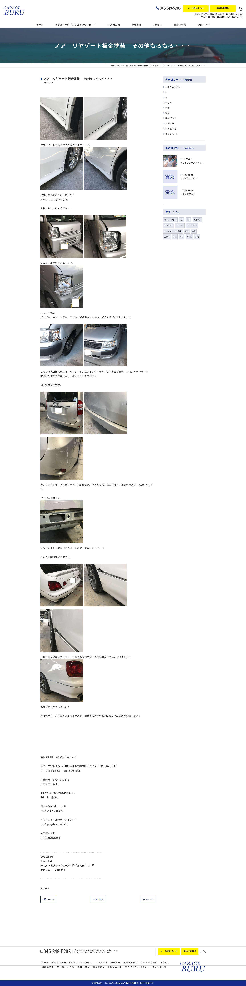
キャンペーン (171, 133)
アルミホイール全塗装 (173, 231)
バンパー (180, 225)
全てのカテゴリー (174, 86)
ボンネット (168, 225)
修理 (167, 107)
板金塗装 (197, 220)
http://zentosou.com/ (50, 837)
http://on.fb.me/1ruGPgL (51, 811)
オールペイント (170, 220)
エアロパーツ (192, 225)
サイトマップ (159, 967)
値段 (181, 220)
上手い (167, 236)
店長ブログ (45, 888)
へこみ (168, 102)
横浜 (188, 220)
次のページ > (148, 899)
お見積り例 (170, 128)
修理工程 (169, 123)
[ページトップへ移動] (203, 951)
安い (167, 112)
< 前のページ (48, 899)
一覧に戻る (98, 899)
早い (174, 236)
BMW (181, 236)
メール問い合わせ (196, 8)
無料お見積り (223, 8)
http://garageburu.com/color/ (54, 824)
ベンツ (189, 236)
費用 (186, 231)
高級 (193, 231)
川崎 (197, 236)
